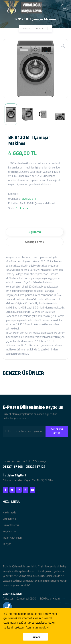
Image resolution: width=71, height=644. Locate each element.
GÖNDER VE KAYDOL (57, 431)
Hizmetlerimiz (11, 525)
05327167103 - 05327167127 (24, 466)
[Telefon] (7, 606)
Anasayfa (26, 28)
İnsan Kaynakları (12, 538)
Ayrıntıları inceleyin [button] (38, 627)
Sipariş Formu (34, 241)
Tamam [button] (35, 636)
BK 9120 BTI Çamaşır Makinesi (37, 203)
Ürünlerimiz (9, 519)
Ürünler (40, 28)
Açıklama (35, 231)
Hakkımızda (9, 512)
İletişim (7, 544)
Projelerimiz (9, 531)
